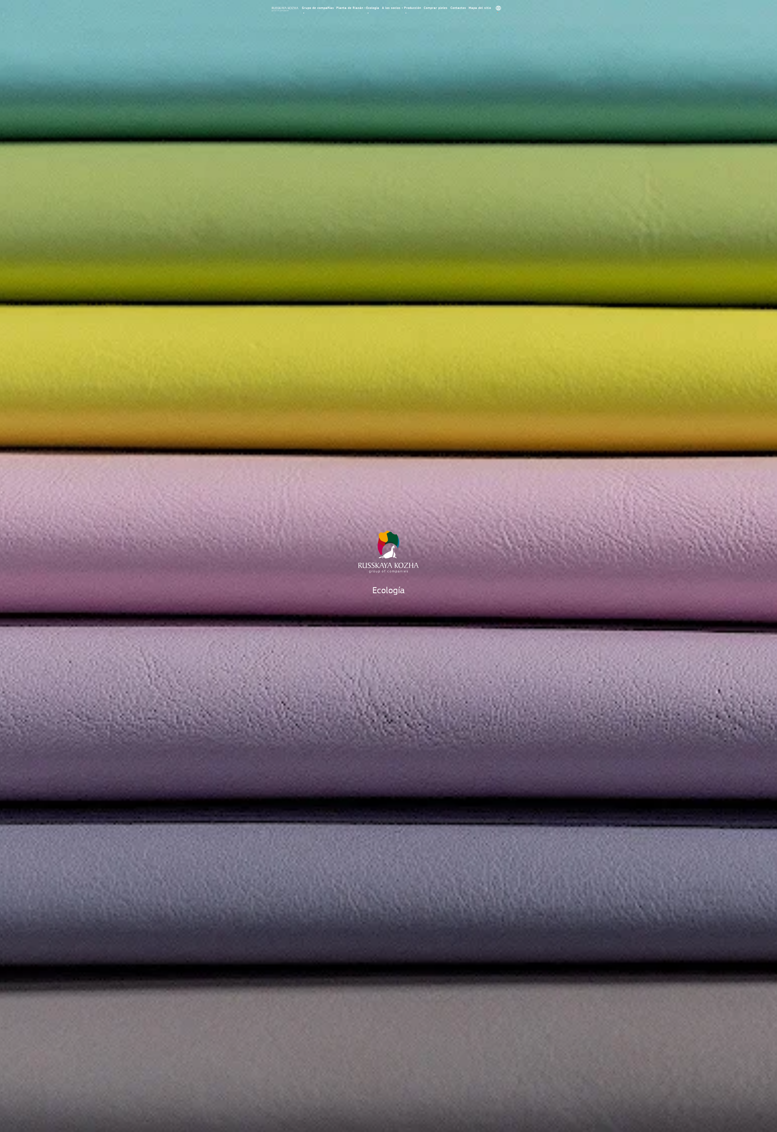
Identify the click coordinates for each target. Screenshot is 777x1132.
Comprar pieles (435, 8)
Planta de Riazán (349, 8)
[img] (285, 9)
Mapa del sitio (480, 8)
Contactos (458, 8)
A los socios (391, 8)
